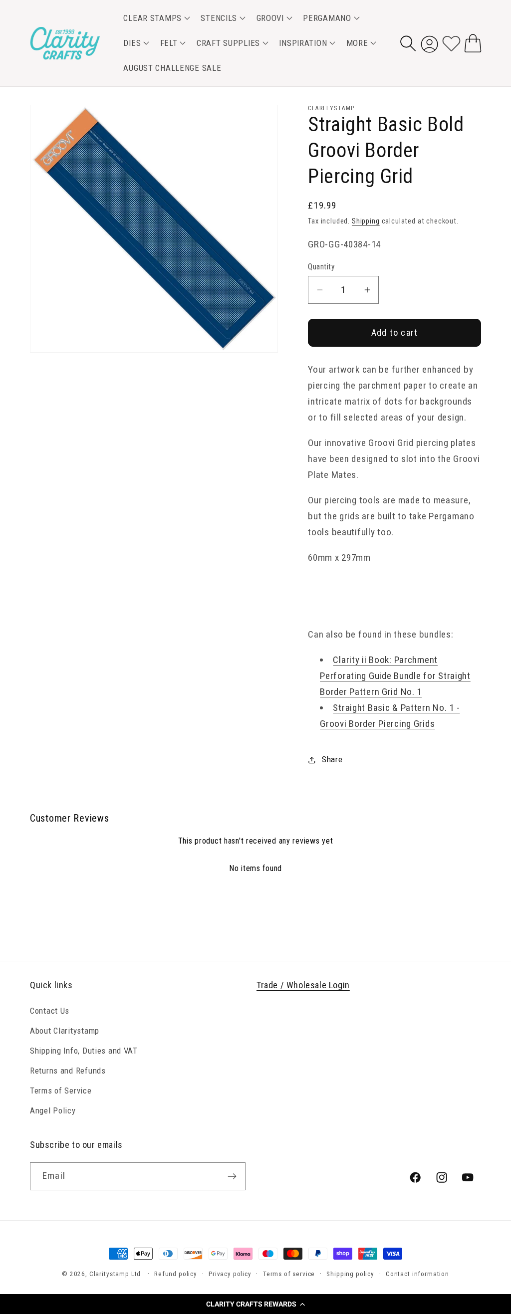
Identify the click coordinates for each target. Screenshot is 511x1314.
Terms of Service (61, 1090)
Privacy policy (230, 1274)
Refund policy (175, 1274)
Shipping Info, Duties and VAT (84, 1051)
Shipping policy (350, 1274)
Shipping (366, 221)
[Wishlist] (451, 43)
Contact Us (49, 1011)
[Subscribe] (232, 1176)
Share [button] (332, 759)
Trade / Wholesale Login (303, 985)
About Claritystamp (64, 1031)
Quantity (321, 266)
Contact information (417, 1274)
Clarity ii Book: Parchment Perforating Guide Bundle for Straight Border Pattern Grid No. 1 (395, 675)
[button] (255, 1304)
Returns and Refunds (68, 1071)
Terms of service (289, 1274)
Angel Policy (53, 1110)
